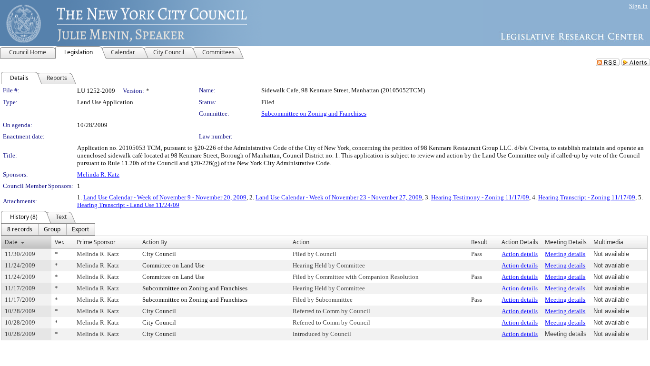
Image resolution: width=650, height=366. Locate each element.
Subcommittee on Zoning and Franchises (313, 113)
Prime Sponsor (96, 242)
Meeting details (565, 253)
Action (301, 242)
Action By (154, 242)
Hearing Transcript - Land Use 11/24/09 (128, 204)
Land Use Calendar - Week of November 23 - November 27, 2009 (339, 197)
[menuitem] (19, 229)
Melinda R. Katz (98, 174)
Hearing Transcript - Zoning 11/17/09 (586, 197)
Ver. (59, 242)
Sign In (638, 6)
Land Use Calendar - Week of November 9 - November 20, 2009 (164, 197)
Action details (520, 253)
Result (479, 242)
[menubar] (48, 229)
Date (11, 242)
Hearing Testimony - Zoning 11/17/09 (480, 197)
